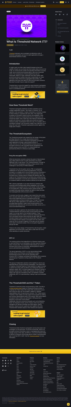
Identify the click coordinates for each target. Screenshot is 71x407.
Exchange (32, 359)
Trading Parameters (60, 385)
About (18, 359)
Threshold (12, 53)
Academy (31, 367)
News (18, 364)
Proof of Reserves (60, 369)
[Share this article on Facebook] (59, 14)
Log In (57, 2)
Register (61, 2)
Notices (18, 378)
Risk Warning (19, 377)
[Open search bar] (53, 2)
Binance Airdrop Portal (61, 386)
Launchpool (32, 370)
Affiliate (58, 359)
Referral (58, 361)
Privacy (18, 370)
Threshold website (34, 336)
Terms (18, 369)
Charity (31, 378)
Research (31, 377)
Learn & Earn (45, 371)
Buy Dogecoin (45, 388)
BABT (31, 375)
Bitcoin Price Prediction (47, 379)
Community (19, 375)
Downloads (19, 380)
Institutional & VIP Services (48, 363)
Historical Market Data (61, 366)
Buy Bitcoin (45, 384)
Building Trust (19, 372)
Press (18, 366)
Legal (18, 367)
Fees (57, 380)
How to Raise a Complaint (61, 390)
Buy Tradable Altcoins (47, 392)
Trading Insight (59, 367)
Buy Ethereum (45, 390)
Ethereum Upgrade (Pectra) (48, 382)
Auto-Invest (32, 372)
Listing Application (46, 361)
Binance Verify (59, 383)
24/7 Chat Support (60, 374)
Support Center (59, 376)
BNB (57, 363)
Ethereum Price (46, 376)
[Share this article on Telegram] (63, 14)
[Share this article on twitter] (56, 14)
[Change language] (66, 2)
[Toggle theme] (68, 2)
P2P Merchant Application (48, 359)
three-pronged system (16, 288)
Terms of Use (10, 401)
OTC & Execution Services (61, 364)
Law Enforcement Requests (62, 388)
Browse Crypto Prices (47, 373)
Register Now (62, 91)
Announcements (19, 363)
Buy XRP (44, 387)
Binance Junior (32, 366)
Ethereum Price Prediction (48, 381)
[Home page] (8, 2)
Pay (30, 363)
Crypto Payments (33, 364)
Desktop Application (20, 381)
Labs (44, 364)
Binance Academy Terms (22, 401)
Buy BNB (45, 385)
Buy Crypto (32, 361)
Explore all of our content (34, 351)
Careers (18, 361)
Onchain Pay (45, 366)
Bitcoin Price (45, 374)
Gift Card (31, 369)
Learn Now (43, 6)
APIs (57, 382)
